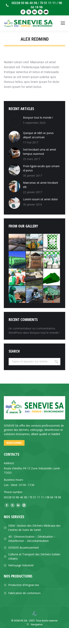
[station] (17, 242)
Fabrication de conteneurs (24, 593)
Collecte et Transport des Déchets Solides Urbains (34, 556)
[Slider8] (17, 294)
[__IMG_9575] (34, 294)
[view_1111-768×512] (51, 277)
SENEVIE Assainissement (23, 547)
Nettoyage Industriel (21, 565)
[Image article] (14, 121)
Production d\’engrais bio (23, 585)
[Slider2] (51, 260)
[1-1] (34, 277)
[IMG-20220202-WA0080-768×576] (51, 242)
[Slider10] (34, 260)
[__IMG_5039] (17, 277)
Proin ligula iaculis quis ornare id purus (41, 168)
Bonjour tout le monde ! (38, 117)
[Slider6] (34, 242)
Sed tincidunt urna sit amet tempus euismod (39, 152)
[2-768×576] (51, 294)
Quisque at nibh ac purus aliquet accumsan (38, 135)
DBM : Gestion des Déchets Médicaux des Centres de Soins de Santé (34, 528)
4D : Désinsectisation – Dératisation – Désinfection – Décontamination (31, 539)
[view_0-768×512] (17, 260)
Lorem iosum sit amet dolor (40, 199)
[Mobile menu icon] (63, 23)
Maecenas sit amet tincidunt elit (40, 185)
